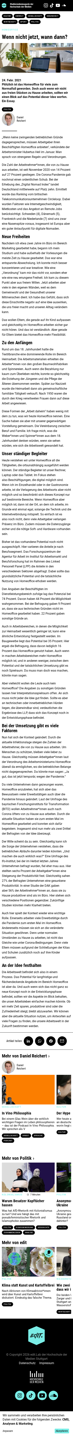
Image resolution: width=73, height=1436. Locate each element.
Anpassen (8, 1430)
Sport (23, 22)
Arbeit (25, 1136)
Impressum (46, 1363)
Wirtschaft (10, 22)
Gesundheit (52, 16)
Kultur (7, 16)
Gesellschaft (35, 16)
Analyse (29, 1233)
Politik (35, 22)
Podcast (8, 1141)
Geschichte (43, 1227)
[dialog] (36, 1423)
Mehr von (24, 1056)
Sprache (38, 1136)
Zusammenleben (12, 1233)
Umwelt (19, 16)
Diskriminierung (24, 1227)
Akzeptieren (62, 1430)
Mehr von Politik (16, 1158)
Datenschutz (27, 1363)
